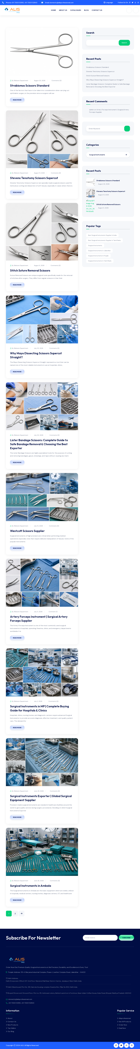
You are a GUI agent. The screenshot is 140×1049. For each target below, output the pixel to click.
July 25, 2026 (38, 348)
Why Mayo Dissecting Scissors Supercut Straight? (105, 80)
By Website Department (20, 80)
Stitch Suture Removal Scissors (30, 270)
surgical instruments (95, 245)
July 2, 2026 (38, 701)
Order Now (123, 1025)
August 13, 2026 (39, 173)
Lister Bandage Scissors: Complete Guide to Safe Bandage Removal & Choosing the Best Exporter (39, 444)
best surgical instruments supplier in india (102, 235)
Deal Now (122, 1028)
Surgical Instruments (97, 155)
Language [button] (109, 2)
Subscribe (126, 938)
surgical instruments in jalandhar (99, 251)
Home (53, 10)
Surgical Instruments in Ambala (30, 885)
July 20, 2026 (38, 435)
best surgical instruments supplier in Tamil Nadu (104, 240)
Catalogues (75, 10)
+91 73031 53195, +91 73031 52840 (24, 3)
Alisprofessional (125, 1018)
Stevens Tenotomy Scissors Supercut (34, 178)
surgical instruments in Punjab (98, 256)
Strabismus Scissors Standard (29, 85)
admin (91, 110)
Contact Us (97, 10)
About (10, 1018)
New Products (13, 1025)
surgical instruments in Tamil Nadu (99, 261)
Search (90, 32)
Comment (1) (52, 612)
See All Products (125, 1022)
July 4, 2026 (38, 612)
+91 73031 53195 (14, 1003)
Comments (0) (56, 80)
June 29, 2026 (39, 791)
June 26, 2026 (39, 881)
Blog (86, 10)
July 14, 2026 (38, 526)
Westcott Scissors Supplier (27, 531)
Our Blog (11, 1031)
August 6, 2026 (39, 265)
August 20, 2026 (39, 80)
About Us (63, 10)
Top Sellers (12, 1028)
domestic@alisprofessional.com (61, 3)
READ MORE (17, 100)
